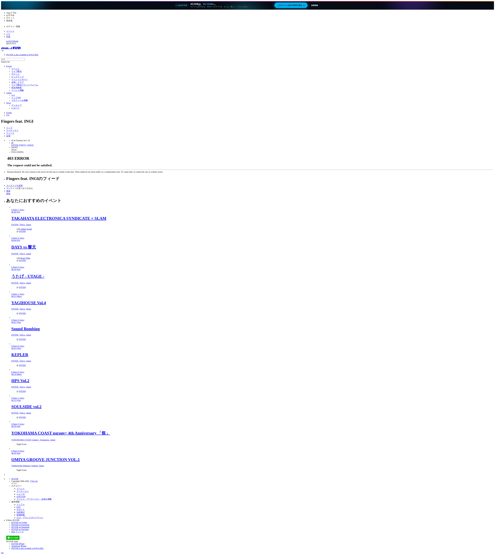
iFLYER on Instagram (20, 527)
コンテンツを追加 (14, 185)
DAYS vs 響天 (23, 247)
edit (16, 41)
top (2, 553)
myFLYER (10, 41)
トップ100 (16, 98)
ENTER (22, 231)
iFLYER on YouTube (20, 529)
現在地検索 (16, 87)
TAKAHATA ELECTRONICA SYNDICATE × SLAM (58, 218)
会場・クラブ (17, 82)
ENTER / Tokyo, (21, 225)
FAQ (18, 507)
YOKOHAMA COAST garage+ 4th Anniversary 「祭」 (60, 433)
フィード (10, 133)
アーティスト (12, 130)
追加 (8, 191)
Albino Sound (26, 229)
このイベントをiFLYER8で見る (291, 5)
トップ (9, 128)
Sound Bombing (25, 328)
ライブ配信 (16, 71)
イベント (10, 31)
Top (7, 115)
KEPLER (19, 354)
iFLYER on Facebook (20, 525)
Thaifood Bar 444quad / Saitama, (27, 466)
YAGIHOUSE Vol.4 (28, 302)
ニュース (20, 494)
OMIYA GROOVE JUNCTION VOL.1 (45, 459)
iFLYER (14, 479)
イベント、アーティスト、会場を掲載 (34, 499)
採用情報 (20, 515)
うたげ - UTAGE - (27, 276)
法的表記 (20, 512)
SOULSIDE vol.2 (26, 406)
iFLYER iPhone (17, 544)
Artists (8, 93)
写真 (8, 37)
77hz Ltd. (34, 481)
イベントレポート (19, 79)
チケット (15, 74)
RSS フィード (17, 532)
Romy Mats (25, 258)
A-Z (13, 95)
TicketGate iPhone (18, 546)
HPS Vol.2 (20, 380)
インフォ (20, 504)
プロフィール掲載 (19, 100)
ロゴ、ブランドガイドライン (29, 518)
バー (8, 34)
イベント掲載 (17, 90)
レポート (15, 108)
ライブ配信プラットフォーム (24, 85)
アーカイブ (16, 105)
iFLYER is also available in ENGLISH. (22, 55)
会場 (8, 136)
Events (9, 66)
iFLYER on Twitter (19, 522)
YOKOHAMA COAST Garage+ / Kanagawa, (33, 440)
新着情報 (314, 5)
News (8, 103)
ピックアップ (17, 77)
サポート (20, 509)
